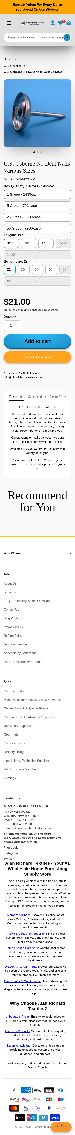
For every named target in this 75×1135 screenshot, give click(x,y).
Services (10, 592)
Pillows (10, 933)
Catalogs (10, 778)
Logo (32, 23)
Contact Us (11, 609)
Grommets (11, 734)
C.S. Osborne (13, 65)
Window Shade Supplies (20, 769)
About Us (10, 583)
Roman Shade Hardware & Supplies (28, 717)
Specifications (37, 396)
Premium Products (17, 1031)
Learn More (58, 396)
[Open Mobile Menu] (9, 23)
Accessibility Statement (20, 653)
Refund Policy (13, 635)
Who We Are (12, 553)
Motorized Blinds (18, 915)
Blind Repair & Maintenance (22, 981)
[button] (37, 357)
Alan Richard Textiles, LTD (43, 1126)
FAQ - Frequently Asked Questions (27, 601)
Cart (68, 22)
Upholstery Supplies (17, 726)
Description (16, 396)
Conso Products (15, 743)
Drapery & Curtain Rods (20, 966)
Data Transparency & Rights (23, 661)
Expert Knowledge (18, 1045)
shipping (23, 309)
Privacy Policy (13, 627)
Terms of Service (15, 644)
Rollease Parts (14, 691)
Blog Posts (11, 618)
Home (8, 59)
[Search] (66, 37)
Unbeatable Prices (17, 1016)
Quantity (10, 316)
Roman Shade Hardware (21, 948)
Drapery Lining (14, 752)
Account (52, 22)
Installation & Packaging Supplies (26, 760)
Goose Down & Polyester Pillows (26, 708)
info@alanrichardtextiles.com (32, 828)
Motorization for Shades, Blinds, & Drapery (33, 699)
